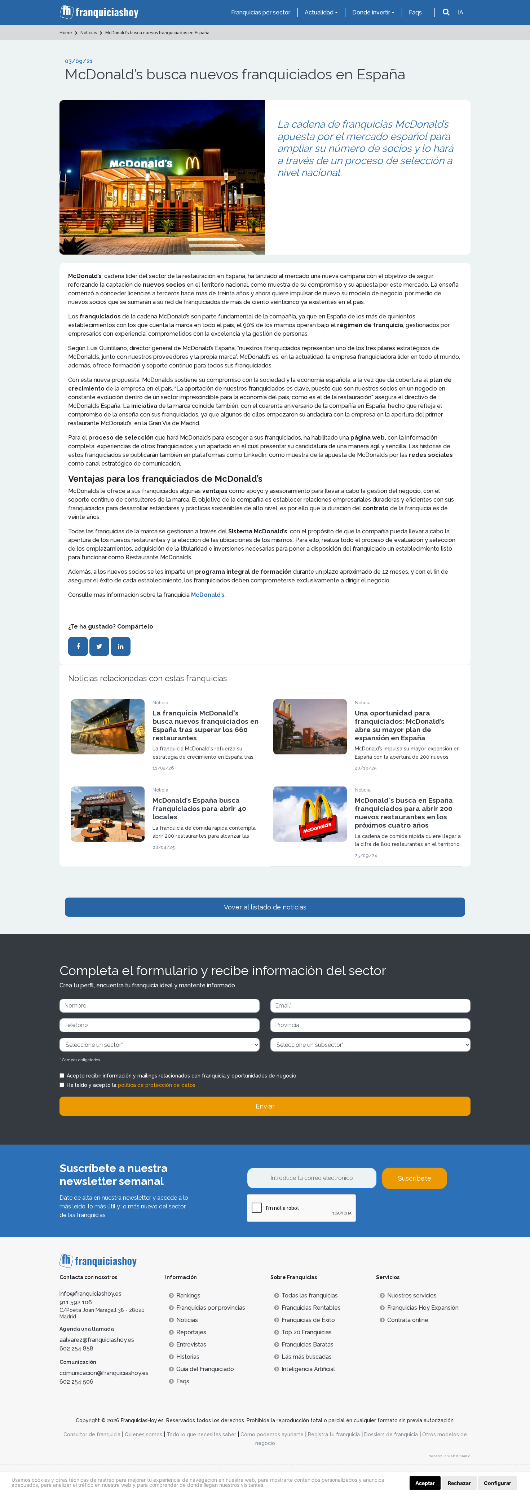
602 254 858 (76, 1348)
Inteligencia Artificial (308, 1369)
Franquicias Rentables (311, 1307)
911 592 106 (75, 1302)
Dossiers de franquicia (391, 1434)
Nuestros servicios (412, 1295)
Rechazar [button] (459, 1483)
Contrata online (407, 1320)
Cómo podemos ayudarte (272, 1434)
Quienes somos (143, 1434)
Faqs (415, 12)
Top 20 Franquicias (307, 1332)
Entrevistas (191, 1344)
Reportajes (191, 1332)
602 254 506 (76, 1381)
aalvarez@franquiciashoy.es (96, 1339)
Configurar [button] (497, 1483)
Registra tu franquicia (334, 1434)
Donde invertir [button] (371, 12)
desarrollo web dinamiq (450, 1456)
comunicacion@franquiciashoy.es (104, 1373)
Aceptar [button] (425, 1483)
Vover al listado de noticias (265, 907)
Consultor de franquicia (91, 1434)
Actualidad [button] (319, 12)
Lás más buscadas (307, 1356)
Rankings (188, 1295)
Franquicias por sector (260, 12)
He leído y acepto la (131, 1085)
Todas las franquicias (310, 1295)
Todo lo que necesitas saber (201, 1434)
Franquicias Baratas (308, 1344)
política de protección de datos (156, 1085)
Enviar (265, 1106)
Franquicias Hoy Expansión (423, 1307)
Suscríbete (414, 1178)
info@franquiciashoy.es (90, 1293)
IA (460, 12)
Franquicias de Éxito (308, 1320)
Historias (187, 1356)
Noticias (187, 1320)
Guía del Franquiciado (205, 1369)
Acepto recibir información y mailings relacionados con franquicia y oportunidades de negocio (181, 1076)
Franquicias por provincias (210, 1307)
